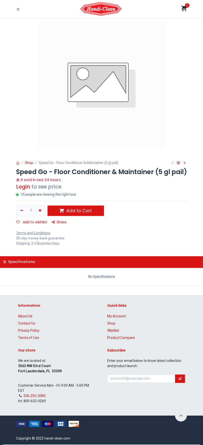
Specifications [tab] (21, 261)
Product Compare (121, 338)
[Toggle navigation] (18, 9)
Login (23, 186)
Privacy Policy (28, 330)
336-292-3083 (34, 396)
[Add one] (40, 210)
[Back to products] (178, 163)
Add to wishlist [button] (34, 222)
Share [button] (62, 222)
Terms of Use (28, 338)
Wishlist (113, 330)
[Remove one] (21, 210)
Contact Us (26, 323)
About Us (25, 316)
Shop (29, 163)
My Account (116, 316)
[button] (180, 379)
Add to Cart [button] (78, 211)
